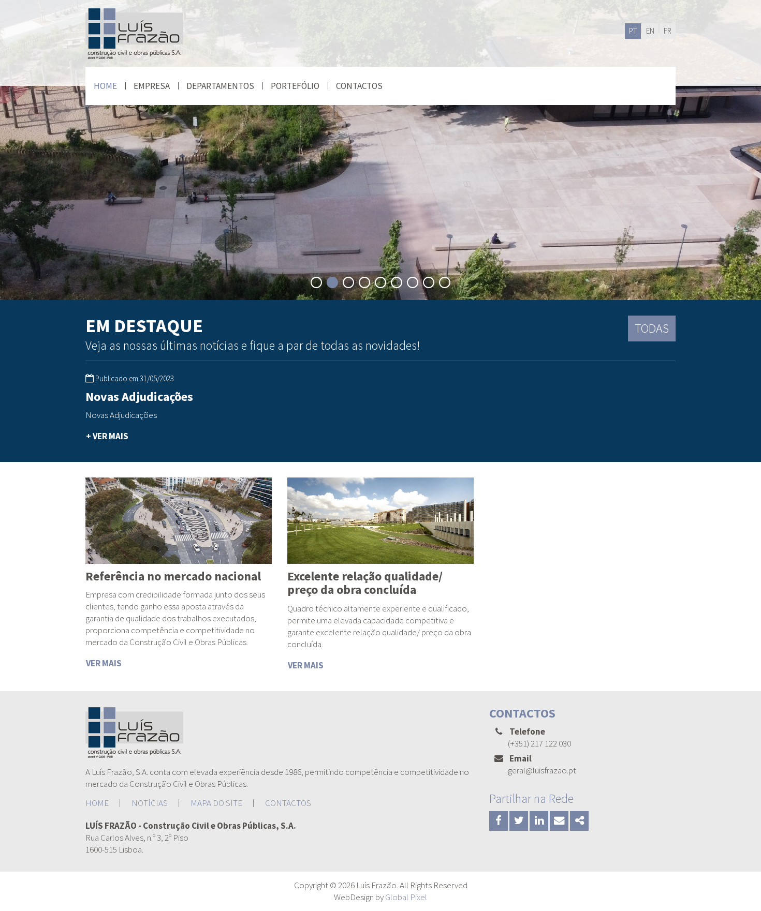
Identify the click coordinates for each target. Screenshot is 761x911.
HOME (105, 86)
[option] (179, 417)
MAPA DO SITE (216, 803)
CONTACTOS (359, 86)
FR (667, 31)
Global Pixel (406, 897)
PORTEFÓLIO (295, 86)
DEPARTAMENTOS (220, 86)
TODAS (652, 328)
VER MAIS (104, 663)
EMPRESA (152, 86)
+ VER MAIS (107, 436)
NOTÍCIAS (149, 803)
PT (633, 31)
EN (650, 31)
